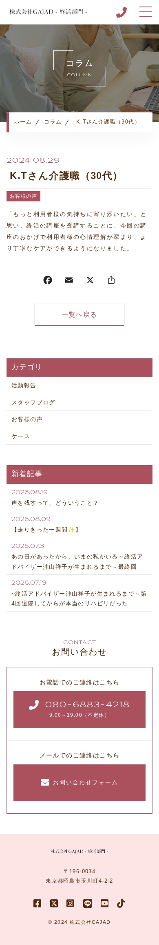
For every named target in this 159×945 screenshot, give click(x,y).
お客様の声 (23, 196)
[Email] (68, 281)
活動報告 (24, 385)
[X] (90, 281)
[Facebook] (47, 281)
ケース (20, 436)
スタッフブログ (33, 402)
